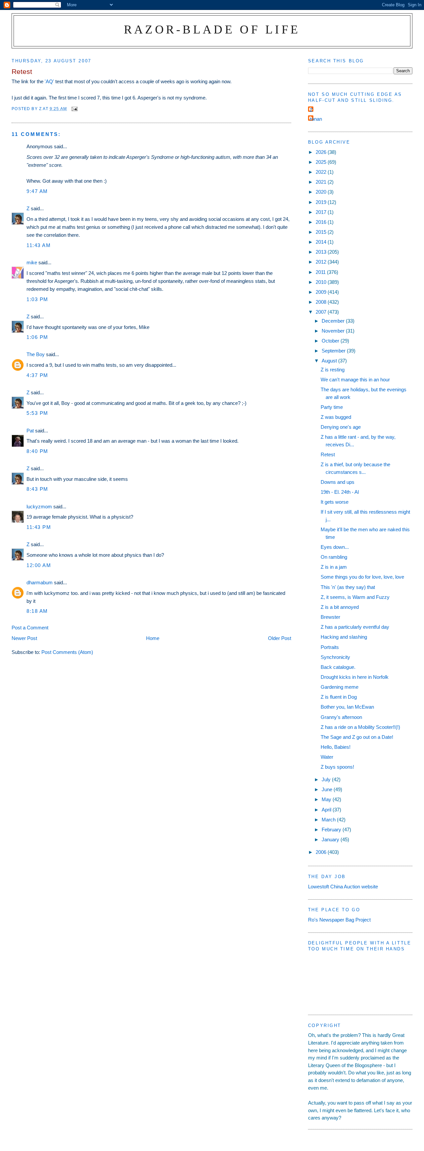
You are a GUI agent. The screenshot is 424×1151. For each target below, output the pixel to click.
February (332, 829)
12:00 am (38, 565)
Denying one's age (341, 427)
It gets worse (334, 502)
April (327, 809)
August (330, 360)
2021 (322, 182)
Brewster (330, 617)
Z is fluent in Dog (339, 697)
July (327, 779)
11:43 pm (38, 527)
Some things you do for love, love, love (362, 577)
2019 (322, 202)
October (331, 341)
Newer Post (24, 638)
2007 (322, 312)
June (328, 789)
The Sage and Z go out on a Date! (357, 737)
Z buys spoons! (337, 767)
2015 (322, 232)
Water (327, 757)
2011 (321, 272)
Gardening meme (339, 687)
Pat (30, 430)
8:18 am (37, 611)
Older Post (279, 638)
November (334, 331)
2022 (322, 172)
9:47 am (37, 191)
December (334, 321)
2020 (322, 192)
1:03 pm (37, 299)
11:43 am (38, 245)
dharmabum (39, 582)
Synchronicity (335, 657)
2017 (322, 212)
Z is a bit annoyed (340, 607)
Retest (328, 454)
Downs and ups (337, 482)
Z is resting (332, 369)
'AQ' (49, 81)
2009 (322, 292)
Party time (332, 407)
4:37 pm (37, 375)
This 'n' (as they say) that (348, 587)
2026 (322, 152)
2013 (322, 252)
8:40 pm (37, 451)
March (329, 819)
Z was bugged (336, 417)
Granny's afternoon (341, 717)
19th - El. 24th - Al (340, 492)
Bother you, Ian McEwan (347, 707)
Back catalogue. (338, 667)
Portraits (330, 647)
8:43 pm (37, 489)
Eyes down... (335, 547)
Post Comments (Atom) (67, 652)
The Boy (35, 354)
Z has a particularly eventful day (355, 627)
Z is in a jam (334, 567)
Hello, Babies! (335, 747)
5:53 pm (37, 413)
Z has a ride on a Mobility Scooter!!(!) (360, 727)
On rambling (334, 557)
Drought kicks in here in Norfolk (355, 677)
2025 (322, 162)
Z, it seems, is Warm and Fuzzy (355, 597)
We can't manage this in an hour (355, 379)
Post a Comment (30, 627)
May (327, 799)
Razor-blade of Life (212, 29)
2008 (322, 302)
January (331, 839)
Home (152, 638)
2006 (322, 852)
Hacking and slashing (344, 637)
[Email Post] (74, 108)
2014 (322, 242)
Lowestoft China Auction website (343, 886)
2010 (322, 282)
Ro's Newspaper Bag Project (339, 920)
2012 (322, 262)
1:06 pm (37, 337)
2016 (322, 222)
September (334, 350)
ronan (316, 119)
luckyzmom (39, 506)
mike (31, 262)
